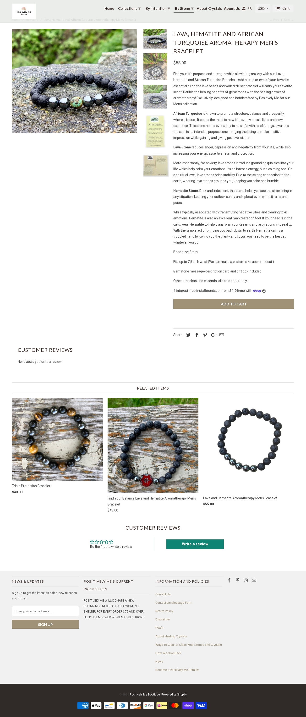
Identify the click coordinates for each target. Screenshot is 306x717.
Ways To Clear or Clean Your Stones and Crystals (188, 644)
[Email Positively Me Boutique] (254, 580)
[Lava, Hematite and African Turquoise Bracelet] (74, 81)
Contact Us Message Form (173, 602)
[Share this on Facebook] (196, 334)
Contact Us (163, 594)
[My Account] (244, 9)
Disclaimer (162, 619)
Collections (129, 8)
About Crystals (209, 8)
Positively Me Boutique (145, 694)
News (159, 661)
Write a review (51, 362)
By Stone (184, 8)
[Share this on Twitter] (187, 334)
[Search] (250, 9)
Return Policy (164, 611)
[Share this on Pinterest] (204, 334)
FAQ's (159, 628)
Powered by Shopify (174, 694)
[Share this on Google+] (212, 334)
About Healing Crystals (171, 636)
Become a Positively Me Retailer (177, 670)
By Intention (158, 8)
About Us (232, 8)
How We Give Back (168, 653)
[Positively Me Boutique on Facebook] (229, 580)
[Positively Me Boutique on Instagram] (246, 580)
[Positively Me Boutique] (24, 11)
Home (109, 8)
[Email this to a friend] (221, 334)
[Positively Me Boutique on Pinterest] (238, 580)
